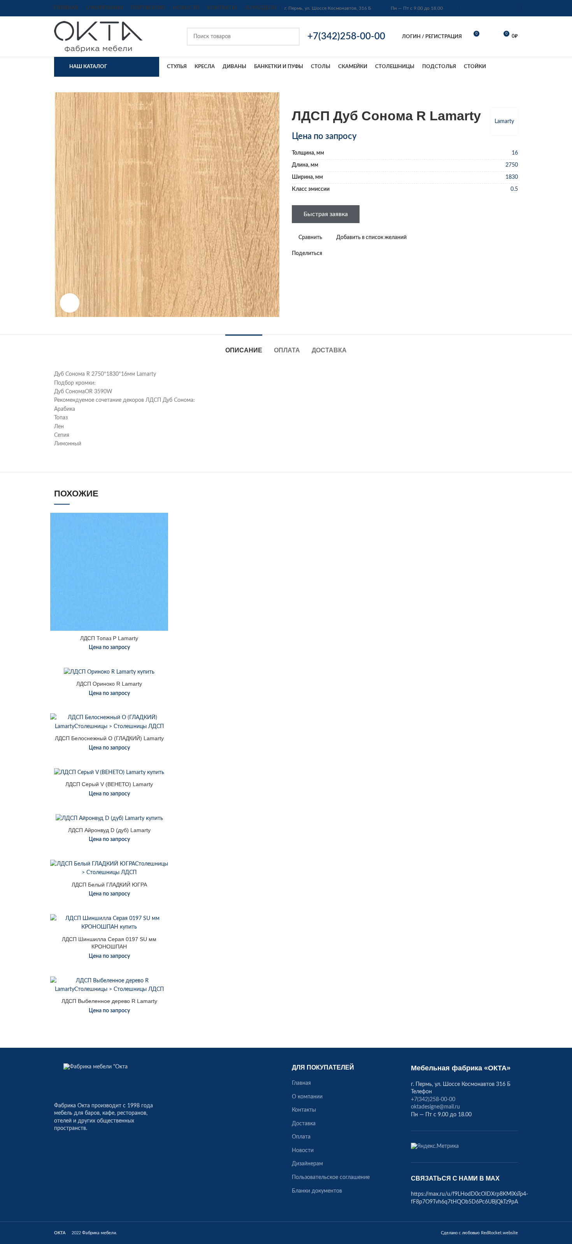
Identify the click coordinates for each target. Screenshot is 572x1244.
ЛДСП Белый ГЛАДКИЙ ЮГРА (109, 885)
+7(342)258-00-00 (433, 1099)
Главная (301, 1083)
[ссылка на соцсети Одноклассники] (328, 253)
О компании (307, 1097)
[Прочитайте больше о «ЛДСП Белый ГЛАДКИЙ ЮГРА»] (162, 890)
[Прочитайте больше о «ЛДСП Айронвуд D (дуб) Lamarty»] (162, 844)
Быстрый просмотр (162, 560)
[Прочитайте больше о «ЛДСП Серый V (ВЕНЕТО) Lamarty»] (162, 798)
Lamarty (504, 121)
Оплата (301, 1137)
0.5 (514, 189)
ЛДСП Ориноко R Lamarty (109, 684)
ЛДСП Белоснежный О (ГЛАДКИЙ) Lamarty (109, 738)
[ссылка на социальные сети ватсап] (337, 253)
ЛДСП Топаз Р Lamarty (109, 638)
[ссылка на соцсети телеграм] (355, 253)
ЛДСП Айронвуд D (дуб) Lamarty (109, 830)
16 (515, 153)
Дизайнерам (307, 1164)
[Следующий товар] (514, 96)
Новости (303, 1150)
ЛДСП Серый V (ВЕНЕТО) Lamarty (109, 784)
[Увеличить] (69, 303)
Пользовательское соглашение (331, 1177)
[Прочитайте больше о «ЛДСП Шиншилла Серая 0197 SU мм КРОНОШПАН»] (162, 944)
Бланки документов (317, 1191)
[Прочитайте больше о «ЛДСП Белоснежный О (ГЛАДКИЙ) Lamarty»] (162, 743)
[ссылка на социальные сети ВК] (346, 253)
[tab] (243, 346)
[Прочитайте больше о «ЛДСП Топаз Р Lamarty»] (162, 543)
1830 (511, 177)
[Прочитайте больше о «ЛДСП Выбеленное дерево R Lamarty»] (162, 1006)
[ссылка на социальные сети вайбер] (364, 253)
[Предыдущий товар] (498, 96)
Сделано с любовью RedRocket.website (479, 1233)
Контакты (304, 1110)
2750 (511, 165)
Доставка (304, 1123)
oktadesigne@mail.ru (484, 8)
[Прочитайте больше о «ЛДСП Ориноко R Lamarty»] (162, 698)
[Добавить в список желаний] (162, 525)
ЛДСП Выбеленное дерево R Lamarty (109, 1001)
